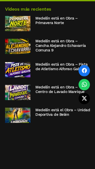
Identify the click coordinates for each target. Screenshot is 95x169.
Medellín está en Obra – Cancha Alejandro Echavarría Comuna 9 (60, 45)
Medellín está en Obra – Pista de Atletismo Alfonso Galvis (61, 66)
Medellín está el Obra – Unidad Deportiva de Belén (62, 112)
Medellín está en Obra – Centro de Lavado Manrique (60, 89)
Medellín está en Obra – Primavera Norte (56, 20)
